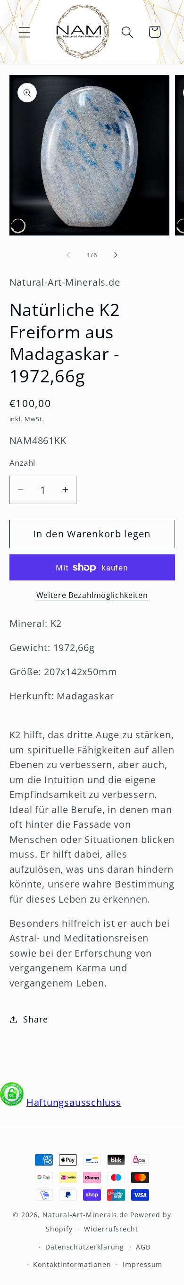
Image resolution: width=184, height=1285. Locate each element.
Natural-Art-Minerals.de (85, 1214)
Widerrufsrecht (111, 1228)
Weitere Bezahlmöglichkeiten (92, 595)
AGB (143, 1246)
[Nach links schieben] (68, 254)
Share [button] (35, 1019)
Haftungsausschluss (73, 1102)
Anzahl (22, 462)
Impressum (142, 1264)
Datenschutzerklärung (84, 1246)
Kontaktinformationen (72, 1264)
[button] (24, 31)
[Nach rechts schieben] (116, 254)
